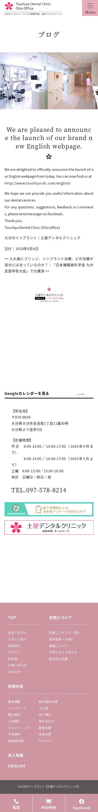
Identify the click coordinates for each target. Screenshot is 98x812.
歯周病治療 (16, 740)
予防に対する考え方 (63, 652)
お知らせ (14, 671)
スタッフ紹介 (17, 639)
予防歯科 (14, 734)
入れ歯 (43, 708)
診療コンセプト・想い (64, 632)
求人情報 (15, 755)
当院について (60, 617)
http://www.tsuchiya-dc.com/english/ (38, 183)
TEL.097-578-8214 (39, 489)
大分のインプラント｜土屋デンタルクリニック (43, 237)
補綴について (58, 645)
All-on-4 (45, 740)
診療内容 (15, 686)
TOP (12, 617)
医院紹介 (14, 645)
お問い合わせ (17, 665)
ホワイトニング (19, 727)
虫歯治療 (45, 734)
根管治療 (45, 727)
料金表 (12, 658)
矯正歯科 (14, 714)
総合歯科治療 (48, 701)
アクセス (14, 652)
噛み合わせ (46, 721)
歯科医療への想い (61, 639)
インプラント (17, 708)
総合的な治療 (58, 658)
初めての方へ (17, 632)
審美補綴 (14, 701)
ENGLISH (16, 766)
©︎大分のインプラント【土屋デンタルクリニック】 (49, 786)
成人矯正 (45, 714)
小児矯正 (14, 721)
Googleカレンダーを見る (27, 393)
